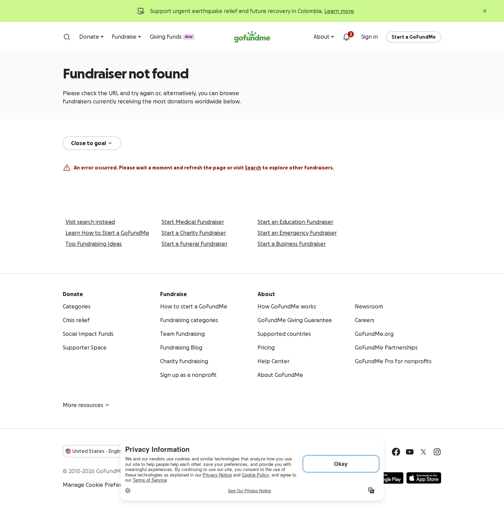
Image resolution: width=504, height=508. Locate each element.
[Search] (67, 37)
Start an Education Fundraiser (295, 222)
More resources (83, 405)
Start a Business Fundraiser (291, 244)
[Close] (484, 10)
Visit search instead (90, 222)
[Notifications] (346, 37)
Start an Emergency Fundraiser (297, 233)
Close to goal (88, 143)
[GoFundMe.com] (252, 37)
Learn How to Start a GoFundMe (107, 233)
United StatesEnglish (98, 451)
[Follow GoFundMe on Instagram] (437, 452)
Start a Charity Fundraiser (193, 233)
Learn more (339, 11)
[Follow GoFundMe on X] (423, 452)
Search (253, 167)
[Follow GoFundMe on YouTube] (410, 452)
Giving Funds (171, 37)
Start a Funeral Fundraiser (194, 244)
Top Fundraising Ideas (93, 244)
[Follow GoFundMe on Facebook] (396, 452)
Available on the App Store (423, 478)
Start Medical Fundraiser (192, 222)
